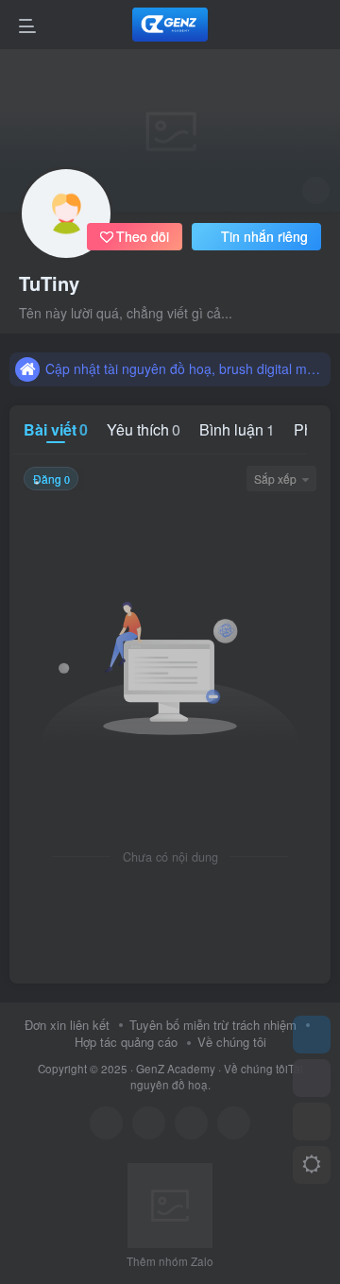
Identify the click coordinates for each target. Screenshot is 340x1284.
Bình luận (237, 429)
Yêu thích (143, 429)
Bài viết (56, 429)
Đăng (51, 479)
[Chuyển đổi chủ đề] (312, 1165)
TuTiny (49, 283)
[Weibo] (191, 1122)
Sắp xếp (275, 479)
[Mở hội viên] (312, 1078)
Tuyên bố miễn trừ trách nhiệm (213, 1025)
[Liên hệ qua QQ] (148, 1122)
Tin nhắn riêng (264, 236)
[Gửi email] (233, 1122)
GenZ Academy (175, 1068)
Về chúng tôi (231, 1042)
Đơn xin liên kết (67, 1025)
